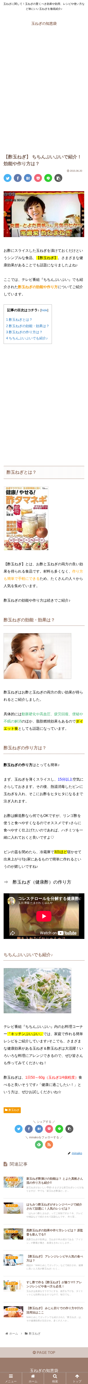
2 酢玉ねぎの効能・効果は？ (27, 326)
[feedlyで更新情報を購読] (39, 1145)
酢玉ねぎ (14, 1110)
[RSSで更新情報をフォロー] (49, 1145)
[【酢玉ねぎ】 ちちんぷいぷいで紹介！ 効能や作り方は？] (28, 178)
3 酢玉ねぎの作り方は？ (24, 332)
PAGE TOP (45, 1353)
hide (44, 310)
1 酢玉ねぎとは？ (19, 319)
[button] (79, 764)
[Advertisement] (44, 93)
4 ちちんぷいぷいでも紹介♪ (27, 338)
